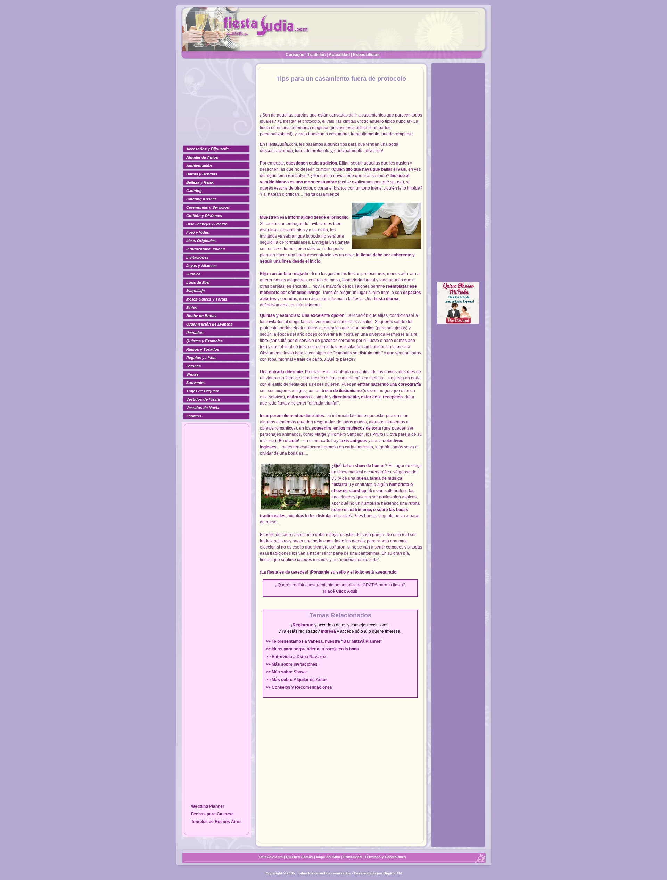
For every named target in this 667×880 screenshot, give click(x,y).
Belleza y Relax (200, 182)
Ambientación (199, 165)
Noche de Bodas (201, 316)
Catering (194, 191)
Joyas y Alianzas (201, 266)
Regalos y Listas (201, 357)
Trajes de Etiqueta (202, 391)
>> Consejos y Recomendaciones (299, 687)
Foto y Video (197, 232)
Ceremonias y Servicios (207, 207)
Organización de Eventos (209, 324)
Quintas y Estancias (204, 341)
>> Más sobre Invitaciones (292, 664)
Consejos (295, 54)
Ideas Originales (201, 241)
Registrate (303, 625)
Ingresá (328, 631)
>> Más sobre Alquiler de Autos (297, 679)
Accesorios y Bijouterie (207, 149)
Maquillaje (195, 291)
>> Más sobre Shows (286, 672)
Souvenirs (195, 383)
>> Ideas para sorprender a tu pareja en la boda (312, 649)
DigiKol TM (393, 873)
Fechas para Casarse (212, 813)
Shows (192, 374)
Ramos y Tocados (202, 349)
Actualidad (339, 54)
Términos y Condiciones (385, 857)
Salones (193, 366)
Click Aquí (346, 591)
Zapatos (193, 416)
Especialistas (366, 54)
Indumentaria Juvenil (205, 249)
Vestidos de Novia (202, 408)
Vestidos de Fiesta (203, 399)
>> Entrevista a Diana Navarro (296, 656)
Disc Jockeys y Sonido (207, 224)
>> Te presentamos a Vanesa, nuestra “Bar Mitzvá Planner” (324, 641)
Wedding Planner (207, 806)
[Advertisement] (216, 106)
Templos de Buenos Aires (216, 821)
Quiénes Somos (300, 857)
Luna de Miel (197, 282)
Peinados (194, 332)
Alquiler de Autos (202, 157)
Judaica (193, 274)
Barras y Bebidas (201, 174)
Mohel (191, 307)
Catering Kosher (201, 199)
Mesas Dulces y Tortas (206, 299)
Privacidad (352, 857)
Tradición (316, 54)
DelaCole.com (271, 857)
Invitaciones (197, 257)
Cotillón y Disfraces (204, 216)
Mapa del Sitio (328, 857)
